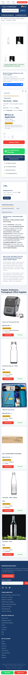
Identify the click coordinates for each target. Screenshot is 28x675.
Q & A (17, 208)
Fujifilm (6, 463)
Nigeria (10, 418)
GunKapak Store (8, 190)
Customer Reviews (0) (8, 208)
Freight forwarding (6, 606)
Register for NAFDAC (7, 599)
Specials (4, 657)
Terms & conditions (13, 665)
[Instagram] (3, 587)
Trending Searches (20, 15)
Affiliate (4, 655)
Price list (4, 629)
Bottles (3, 20)
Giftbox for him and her (8, 409)
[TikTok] (6, 587)
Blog (3, 632)
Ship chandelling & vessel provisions (11, 595)
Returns (14, 668)
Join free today (8, 576)
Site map (21, 665)
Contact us (8, 668)
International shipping (7, 623)
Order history (5, 650)
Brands (3, 625)
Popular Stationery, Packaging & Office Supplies (14, 291)
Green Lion (7, 331)
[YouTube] (9, 587)
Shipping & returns (6, 620)
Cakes (6, 419)
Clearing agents (6, 609)
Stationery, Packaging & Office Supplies (14, 18)
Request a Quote (14, 142)
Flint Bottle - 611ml (7, 541)
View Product (8, 334)
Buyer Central (3, 2)
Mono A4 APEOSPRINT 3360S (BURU (11, 453)
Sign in (3, 641)
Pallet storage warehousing (9, 604)
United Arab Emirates (14, 330)
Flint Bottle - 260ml (11, 20)
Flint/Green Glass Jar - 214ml (10, 366)
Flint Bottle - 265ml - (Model (9, 497)
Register (4, 643)
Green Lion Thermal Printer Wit (10, 322)
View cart (4, 646)
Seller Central (8, 2)
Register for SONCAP (7, 597)
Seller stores (5, 618)
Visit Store (7, 198)
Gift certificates (6, 653)
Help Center (13, 2)
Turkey (17, 107)
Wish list (4, 648)
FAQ (3, 634)
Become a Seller (22, 2)
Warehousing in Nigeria (8, 602)
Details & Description (7, 204)
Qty (4, 133)
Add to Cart (21, 672)
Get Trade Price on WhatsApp (13, 151)
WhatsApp (20, 334)
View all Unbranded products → (11, 96)
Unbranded (9, 110)
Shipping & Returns (7, 212)
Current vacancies (6, 611)
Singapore (11, 462)
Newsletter (19, 668)
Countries (4, 627)
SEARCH (22, 10)
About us (19, 664)
